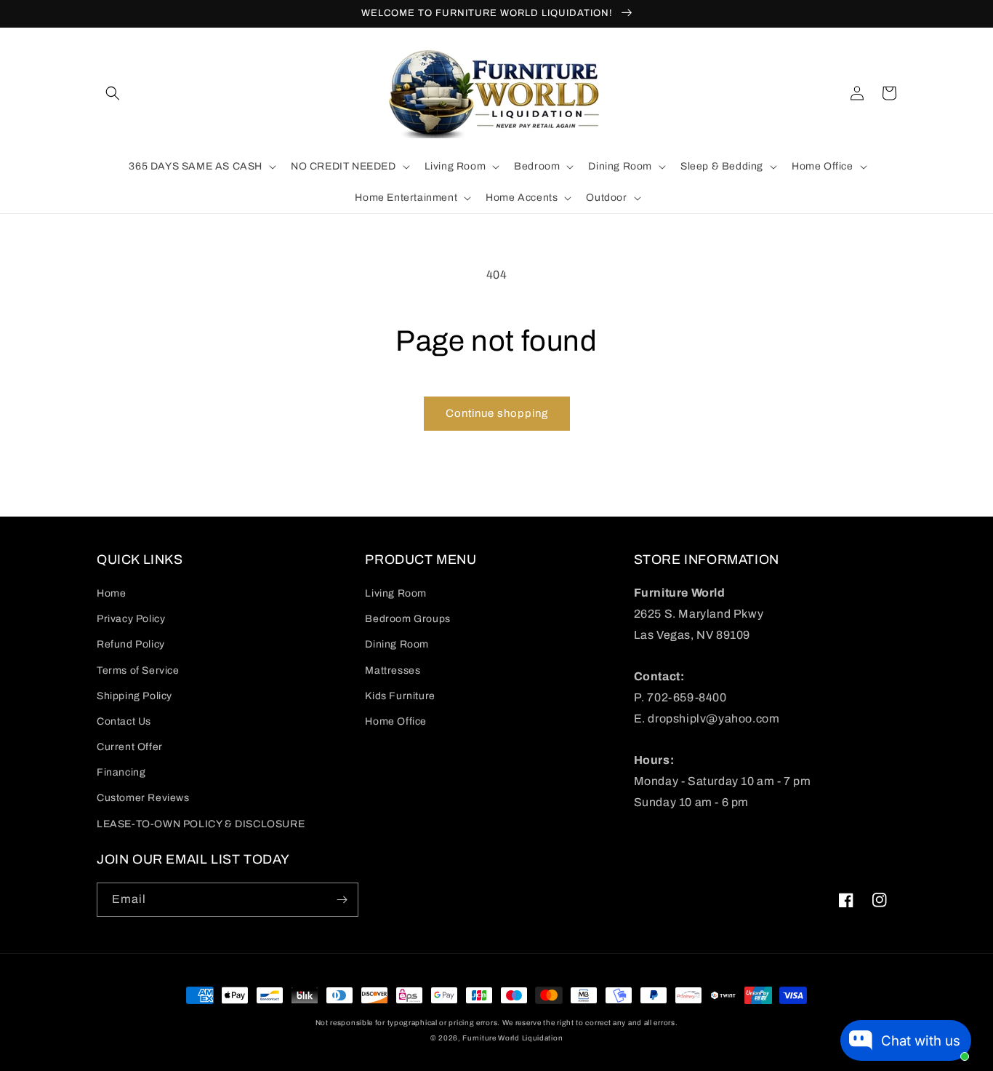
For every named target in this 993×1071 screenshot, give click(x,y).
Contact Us (124, 721)
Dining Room (397, 644)
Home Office (396, 721)
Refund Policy (131, 644)
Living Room (396, 593)
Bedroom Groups (407, 618)
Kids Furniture (400, 695)
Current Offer (130, 746)
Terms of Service (138, 670)
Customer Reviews (143, 797)
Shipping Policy (134, 695)
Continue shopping (497, 413)
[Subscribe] (342, 900)
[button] (113, 93)
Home (111, 593)
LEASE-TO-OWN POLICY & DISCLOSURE (201, 824)
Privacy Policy (131, 618)
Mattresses (392, 670)
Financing (121, 772)
